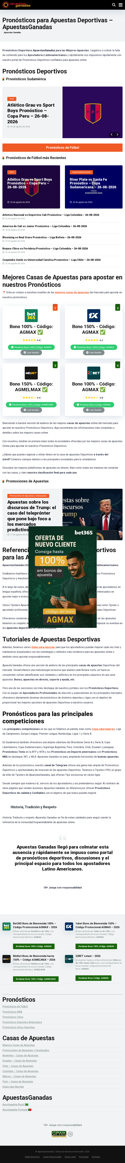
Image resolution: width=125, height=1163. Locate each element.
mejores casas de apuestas (72, 292)
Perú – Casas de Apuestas (17, 1081)
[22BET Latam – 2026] (93, 378)
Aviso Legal (70, 1157)
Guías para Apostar (43, 647)
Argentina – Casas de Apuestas (20, 1055)
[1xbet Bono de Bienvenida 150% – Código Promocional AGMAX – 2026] (93, 321)
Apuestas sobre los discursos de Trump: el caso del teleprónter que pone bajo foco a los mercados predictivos (31, 515)
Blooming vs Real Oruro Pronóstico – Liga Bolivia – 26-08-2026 (41, 237)
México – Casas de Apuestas (19, 1076)
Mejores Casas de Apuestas (18, 1045)
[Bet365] (62, 581)
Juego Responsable (52, 1157)
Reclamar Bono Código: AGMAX (95, 404)
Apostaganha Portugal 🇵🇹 (16, 1109)
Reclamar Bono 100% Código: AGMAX (32, 347)
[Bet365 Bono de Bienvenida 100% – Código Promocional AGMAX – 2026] (31, 321)
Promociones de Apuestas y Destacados (25, 1050)
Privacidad (83, 1157)
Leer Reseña (33, 352)
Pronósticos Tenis (12, 1017)
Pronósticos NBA (12, 1011)
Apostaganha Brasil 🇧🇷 (15, 1104)
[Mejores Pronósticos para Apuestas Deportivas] (16, 4)
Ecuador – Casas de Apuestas (19, 1060)
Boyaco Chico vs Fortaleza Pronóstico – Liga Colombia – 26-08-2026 (45, 248)
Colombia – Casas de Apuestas (20, 1071)
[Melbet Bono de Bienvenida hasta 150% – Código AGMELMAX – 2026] (31, 378)
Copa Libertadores (103, 729)
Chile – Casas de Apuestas (17, 1066)
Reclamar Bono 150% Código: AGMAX (95, 347)
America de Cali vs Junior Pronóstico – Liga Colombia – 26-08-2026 (44, 226)
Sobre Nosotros (32, 1157)
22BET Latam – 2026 (88, 956)
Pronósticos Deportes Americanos (22, 1022)
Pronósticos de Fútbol (62, 147)
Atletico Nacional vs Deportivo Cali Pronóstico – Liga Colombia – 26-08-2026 (50, 214)
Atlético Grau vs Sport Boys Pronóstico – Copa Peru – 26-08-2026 (31, 113)
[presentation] (111, 134)
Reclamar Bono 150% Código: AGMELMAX (32, 404)
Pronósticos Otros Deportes (18, 1027)
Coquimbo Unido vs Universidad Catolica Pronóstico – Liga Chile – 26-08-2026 (51, 259)
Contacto (96, 1157)
